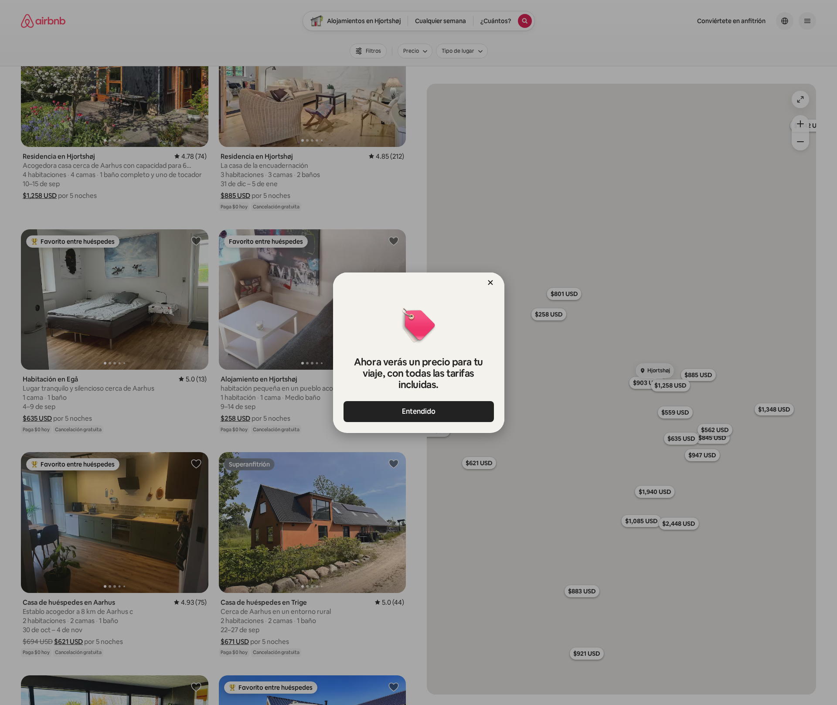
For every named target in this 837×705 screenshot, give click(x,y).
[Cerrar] (490, 282)
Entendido (419, 411)
